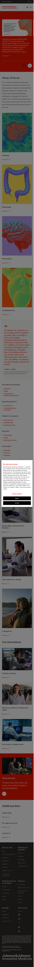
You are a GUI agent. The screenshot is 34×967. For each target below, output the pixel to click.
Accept (17, 503)
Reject (17, 498)
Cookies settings (17, 493)
